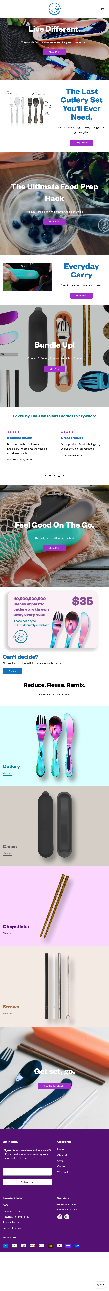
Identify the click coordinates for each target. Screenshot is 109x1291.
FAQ (5, 1239)
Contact (62, 1200)
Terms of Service (12, 1262)
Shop (60, 1195)
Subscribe (27, 1216)
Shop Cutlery (81, 143)
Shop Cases (81, 296)
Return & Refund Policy (16, 1251)
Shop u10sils (54, 52)
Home (60, 1183)
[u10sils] (54, 9)
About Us (62, 1189)
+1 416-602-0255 (67, 1239)
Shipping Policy (11, 1245)
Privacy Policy (11, 1257)
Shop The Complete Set (54, 1120)
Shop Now (54, 369)
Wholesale (63, 1206)
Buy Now (12, 706)
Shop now (7, 807)
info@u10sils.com (67, 1244)
